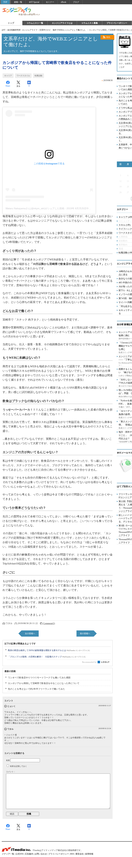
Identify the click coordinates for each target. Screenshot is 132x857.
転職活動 (38, 76)
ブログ (76, 2)
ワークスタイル (23, 76)
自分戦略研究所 (14, 30)
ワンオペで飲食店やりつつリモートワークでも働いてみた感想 (39, 677)
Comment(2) (49, 623)
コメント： (10, 772)
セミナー (50, 2)
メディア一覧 (8, 854)
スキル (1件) (125, 225)
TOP (5, 2)
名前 (8, 760)
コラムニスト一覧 (35, 23)
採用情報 (89, 854)
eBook (63, 2)
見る (18, 86)
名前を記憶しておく (18, 766)
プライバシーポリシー (117, 23)
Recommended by (89, 662)
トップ (11, 23)
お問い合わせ (41, 854)
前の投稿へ (85, 633)
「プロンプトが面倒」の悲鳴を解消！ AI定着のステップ (46, 657)
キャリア (8, 76)
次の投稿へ (30, 633)
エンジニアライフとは (62, 23)
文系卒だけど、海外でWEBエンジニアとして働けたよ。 (63, 30)
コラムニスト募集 (89, 23)
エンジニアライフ (21, 11)
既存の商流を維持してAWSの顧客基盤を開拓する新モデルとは (49, 650)
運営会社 (79, 854)
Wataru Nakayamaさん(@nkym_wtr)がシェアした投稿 (35, 208)
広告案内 (29, 854)
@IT (3, 30)
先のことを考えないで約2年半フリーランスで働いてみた (36, 689)
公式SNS (19, 854)
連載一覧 (18, 2)
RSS (108, 37)
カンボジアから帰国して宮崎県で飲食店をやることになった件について (43, 683)
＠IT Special (34, 2)
